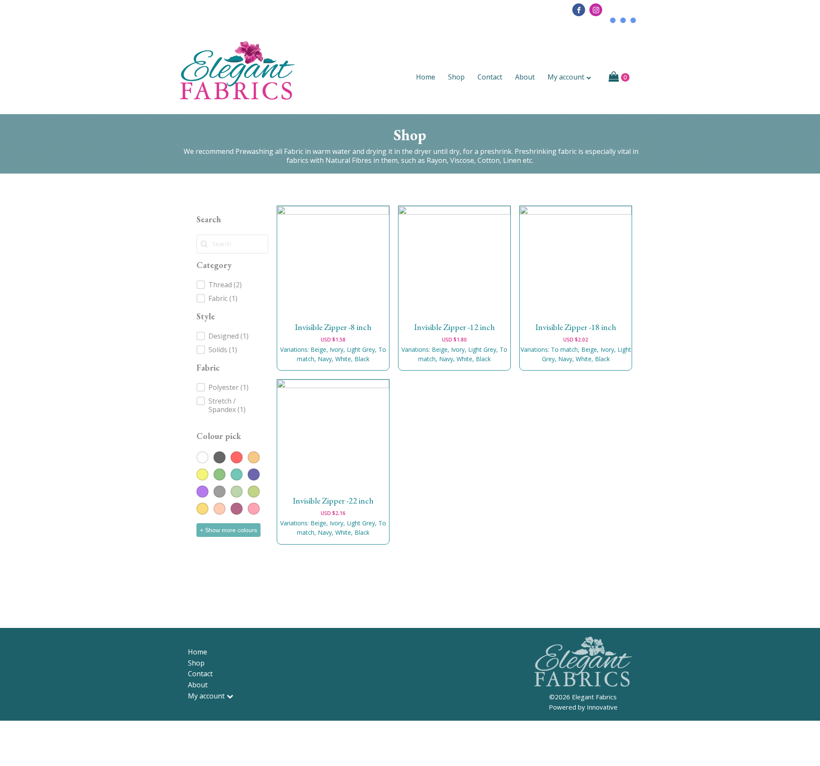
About (525, 77)
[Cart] (619, 77)
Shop (456, 77)
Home (425, 77)
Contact (489, 77)
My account (566, 77)
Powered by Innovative (583, 707)
